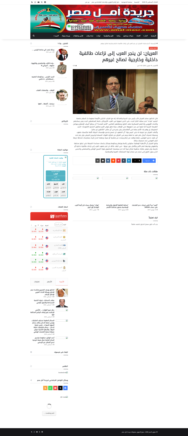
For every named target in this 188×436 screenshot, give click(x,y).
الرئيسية (136, 2)
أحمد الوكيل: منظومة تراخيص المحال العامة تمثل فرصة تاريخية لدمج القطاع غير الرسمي (43, 340)
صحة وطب (89, 36)
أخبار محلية (146, 43)
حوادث (98, 36)
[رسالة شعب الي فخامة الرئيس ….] (62, 55)
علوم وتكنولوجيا (109, 36)
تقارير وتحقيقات (78, 36)
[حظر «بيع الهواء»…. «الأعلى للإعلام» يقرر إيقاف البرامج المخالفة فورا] (62, 313)
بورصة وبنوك (66, 36)
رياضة (118, 36)
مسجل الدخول (144, 224)
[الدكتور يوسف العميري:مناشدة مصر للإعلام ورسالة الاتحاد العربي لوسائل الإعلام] (62, 293)
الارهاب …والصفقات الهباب (45, 90)
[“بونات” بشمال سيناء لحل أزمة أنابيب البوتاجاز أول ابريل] (86, 190)
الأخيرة (61, 281)
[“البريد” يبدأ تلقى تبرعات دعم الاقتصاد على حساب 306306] (145, 190)
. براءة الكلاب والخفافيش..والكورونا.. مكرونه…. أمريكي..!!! (42, 64)
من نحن (87, 2)
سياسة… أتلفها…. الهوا (46, 103)
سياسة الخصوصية (126, 2)
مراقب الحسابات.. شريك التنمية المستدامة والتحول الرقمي (44, 301)
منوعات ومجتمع (128, 36)
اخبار (146, 36)
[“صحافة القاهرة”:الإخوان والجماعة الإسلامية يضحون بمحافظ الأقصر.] (115, 190)
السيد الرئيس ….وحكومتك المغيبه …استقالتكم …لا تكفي (43, 78)
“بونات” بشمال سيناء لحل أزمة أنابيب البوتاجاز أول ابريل (87, 206)
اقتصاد (138, 36)
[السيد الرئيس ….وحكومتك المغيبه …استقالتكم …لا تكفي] (62, 82)
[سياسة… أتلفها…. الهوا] (62, 109)
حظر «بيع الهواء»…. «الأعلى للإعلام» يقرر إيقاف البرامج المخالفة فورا (42, 312)
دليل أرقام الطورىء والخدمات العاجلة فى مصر (105, 2)
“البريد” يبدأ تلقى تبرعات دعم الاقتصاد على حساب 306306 (145, 206)
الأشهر (49, 281)
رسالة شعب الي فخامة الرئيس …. (43, 49)
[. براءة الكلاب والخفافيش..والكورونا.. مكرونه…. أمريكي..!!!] (62, 68)
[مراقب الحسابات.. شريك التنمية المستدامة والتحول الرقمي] (62, 303)
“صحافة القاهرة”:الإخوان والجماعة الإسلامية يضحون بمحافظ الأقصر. (117, 206)
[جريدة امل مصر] (94, 19)
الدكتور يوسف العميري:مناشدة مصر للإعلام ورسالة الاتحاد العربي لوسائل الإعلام (42, 292)
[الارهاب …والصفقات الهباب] (62, 95)
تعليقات (37, 281)
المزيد (57, 36)
